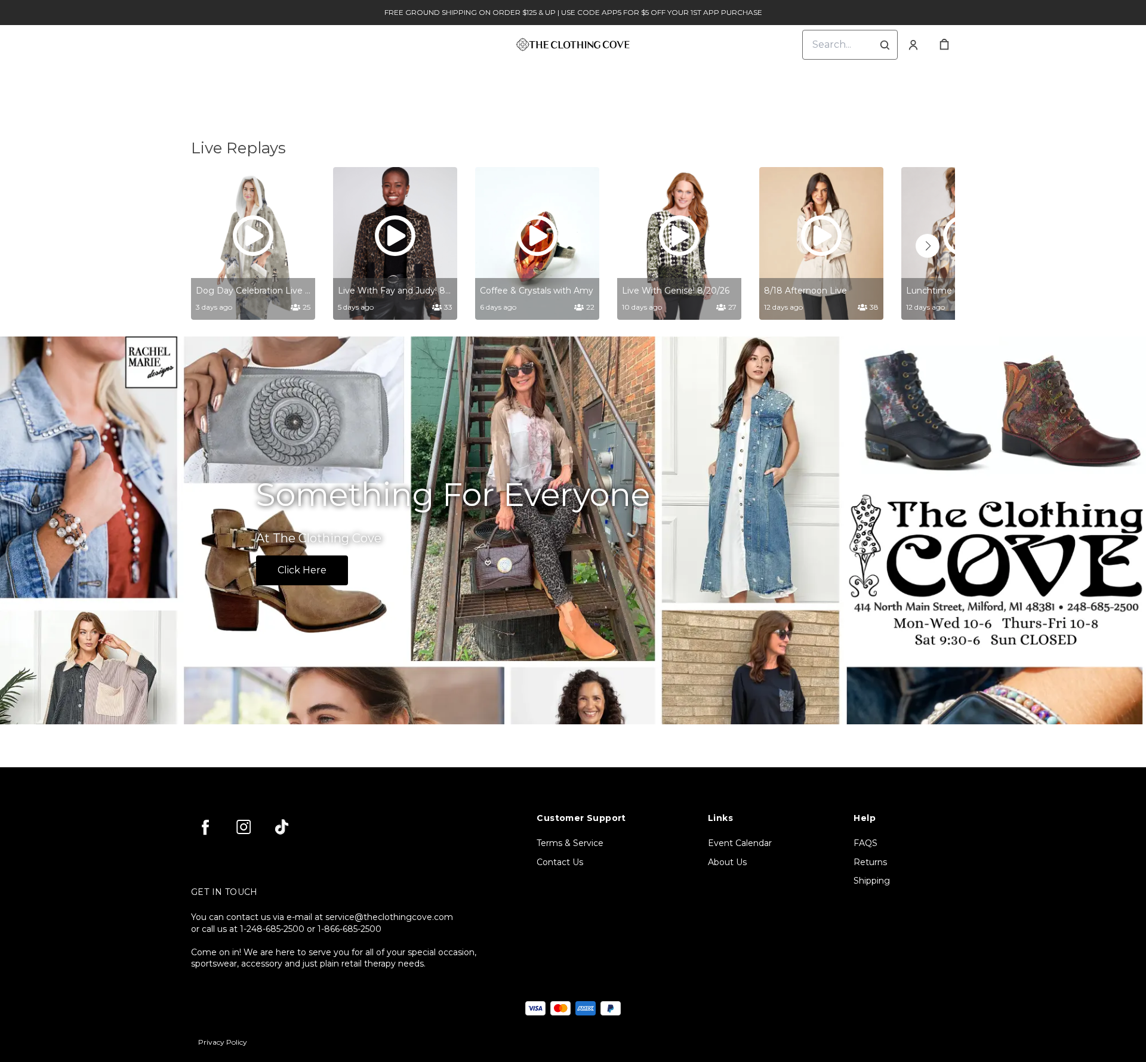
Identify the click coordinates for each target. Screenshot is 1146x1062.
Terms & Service (570, 843)
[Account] (913, 44)
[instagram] (243, 827)
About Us (727, 862)
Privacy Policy (222, 1042)
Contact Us (560, 862)
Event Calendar (740, 843)
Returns (870, 862)
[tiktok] (281, 827)
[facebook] (205, 827)
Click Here (302, 570)
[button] (927, 246)
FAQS (865, 843)
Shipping (872, 880)
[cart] (944, 44)
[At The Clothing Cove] (573, 530)
